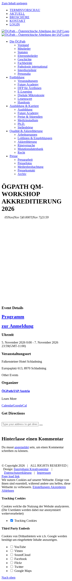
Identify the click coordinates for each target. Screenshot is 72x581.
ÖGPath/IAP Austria (16, 391)
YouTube (20, 547)
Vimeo (18, 551)
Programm (13, 316)
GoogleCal (20, 405)
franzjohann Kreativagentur (31, 469)
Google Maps (23, 570)
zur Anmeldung (17, 326)
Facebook (20, 559)
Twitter (18, 566)
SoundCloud (22, 555)
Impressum (44, 472)
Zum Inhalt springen (14, 3)
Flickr (18, 562)
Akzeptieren (58, 487)
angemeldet (21, 447)
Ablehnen (8, 490)
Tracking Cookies (25, 520)
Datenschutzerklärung (18, 472)
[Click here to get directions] (41, 425)
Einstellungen (41, 487)
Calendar (7, 405)
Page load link (11, 476)
